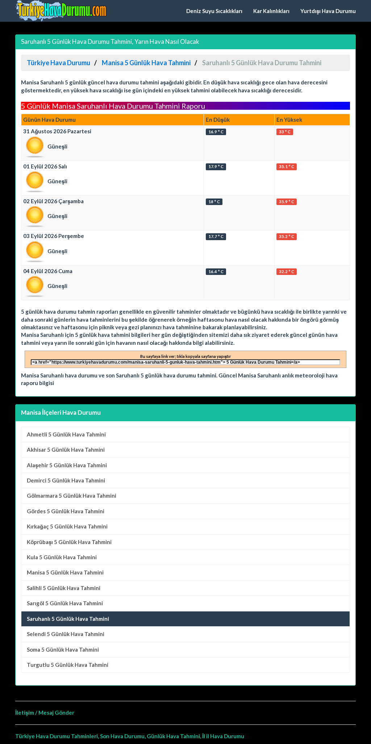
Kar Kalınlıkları (271, 11)
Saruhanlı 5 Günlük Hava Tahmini (68, 618)
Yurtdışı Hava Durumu (328, 11)
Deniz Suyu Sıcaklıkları (214, 11)
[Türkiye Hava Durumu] (62, 11)
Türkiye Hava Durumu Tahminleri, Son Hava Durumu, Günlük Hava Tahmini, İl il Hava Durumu (129, 736)
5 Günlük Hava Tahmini (66, 434)
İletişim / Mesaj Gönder (44, 712)
